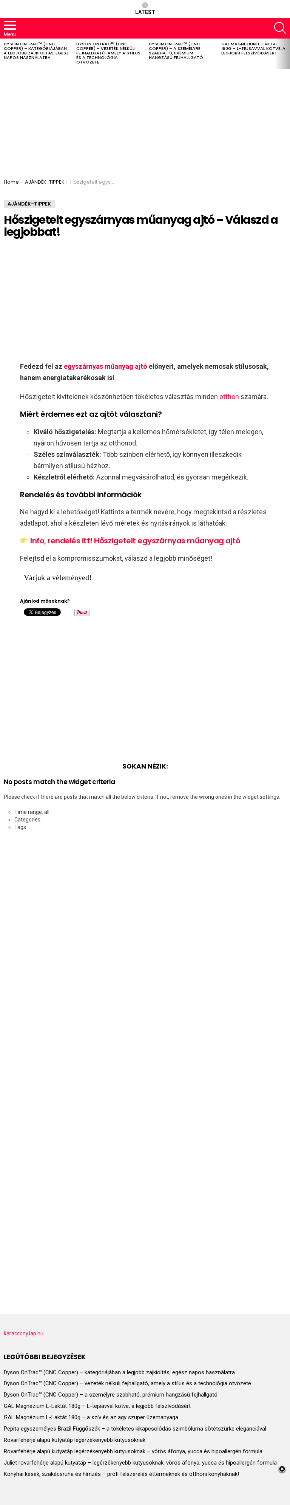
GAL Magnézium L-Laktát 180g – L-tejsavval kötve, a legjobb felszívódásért (253, 48)
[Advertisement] (145, 122)
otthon (229, 397)
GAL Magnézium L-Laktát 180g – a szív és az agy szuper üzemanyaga (91, 1417)
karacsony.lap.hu (23, 1333)
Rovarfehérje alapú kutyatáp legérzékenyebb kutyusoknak (74, 1440)
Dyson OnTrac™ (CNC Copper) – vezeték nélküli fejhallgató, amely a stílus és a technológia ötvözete (108, 53)
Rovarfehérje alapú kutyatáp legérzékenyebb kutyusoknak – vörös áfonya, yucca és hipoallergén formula (133, 1451)
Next (286, 54)
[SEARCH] (280, 28)
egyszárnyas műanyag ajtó (105, 366)
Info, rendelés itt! (61, 540)
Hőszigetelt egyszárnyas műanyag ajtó (167, 540)
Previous (4, 54)
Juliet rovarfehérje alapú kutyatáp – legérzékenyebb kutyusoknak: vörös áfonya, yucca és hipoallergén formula (140, 1462)
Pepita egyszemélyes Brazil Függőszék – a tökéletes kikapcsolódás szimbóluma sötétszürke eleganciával (135, 1428)
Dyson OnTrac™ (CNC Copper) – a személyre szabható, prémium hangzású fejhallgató (176, 50)
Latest (145, 12)
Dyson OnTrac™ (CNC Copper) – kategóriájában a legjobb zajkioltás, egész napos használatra (36, 50)
